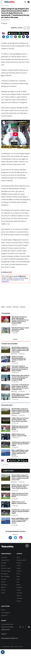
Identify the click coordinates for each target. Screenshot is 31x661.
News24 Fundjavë (5, 576)
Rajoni (18, 576)
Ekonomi (19, 571)
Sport (18, 579)
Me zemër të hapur (6, 571)
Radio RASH (4, 615)
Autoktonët (4, 557)
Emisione (19, 601)
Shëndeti (19, 595)
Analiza (19, 590)
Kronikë (19, 568)
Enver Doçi (15, 353)
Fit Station (3, 563)
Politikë (19, 565)
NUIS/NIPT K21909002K (7, 627)
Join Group (17, 278)
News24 (3, 610)
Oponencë (3, 579)
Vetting (3, 593)
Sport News (4, 584)
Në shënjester (4, 573)
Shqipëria (7, 5)
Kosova (18, 573)
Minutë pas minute (21, 560)
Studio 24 (3, 587)
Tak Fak (3, 590)
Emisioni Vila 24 (5, 560)
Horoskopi (19, 598)
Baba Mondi (8, 306)
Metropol (19, 587)
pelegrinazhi (22, 306)
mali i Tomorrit (16, 306)
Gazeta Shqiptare (5, 612)
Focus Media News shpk (7, 624)
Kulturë (18, 584)
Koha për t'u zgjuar (5, 568)
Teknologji (19, 593)
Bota (18, 582)
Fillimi (2, 5)
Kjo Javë (3, 565)
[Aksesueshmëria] (3, 652)
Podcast (3, 582)
